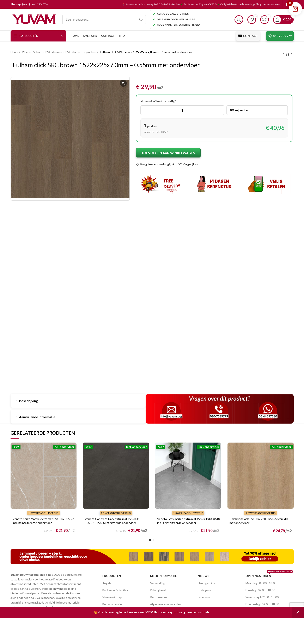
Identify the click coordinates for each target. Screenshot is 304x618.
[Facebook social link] (286, 4)
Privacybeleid (158, 590)
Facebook (204, 597)
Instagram (204, 590)
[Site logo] (34, 19)
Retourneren (158, 597)
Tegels (106, 583)
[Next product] (292, 54)
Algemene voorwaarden (165, 604)
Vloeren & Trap (112, 597)
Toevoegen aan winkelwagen (168, 153)
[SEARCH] (141, 19)
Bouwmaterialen (112, 604)
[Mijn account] (238, 19)
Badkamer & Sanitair (115, 590)
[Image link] (152, 556)
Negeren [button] (298, 612)
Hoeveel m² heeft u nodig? (158, 101)
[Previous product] (283, 54)
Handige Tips (206, 583)
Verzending (157, 583)
